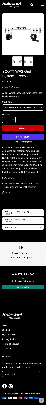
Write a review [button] (23, 287)
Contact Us (7, 330)
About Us (6, 348)
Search (5, 325)
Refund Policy (9, 334)
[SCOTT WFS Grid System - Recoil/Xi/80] (17, 61)
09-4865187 (14, 96)
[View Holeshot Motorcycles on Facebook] (4, 386)
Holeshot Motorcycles (16, 393)
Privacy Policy (9, 339)
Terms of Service (10, 344)
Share (8, 192)
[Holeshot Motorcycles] (11, 5)
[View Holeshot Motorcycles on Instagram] (10, 386)
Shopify (37, 393)
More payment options (23, 142)
